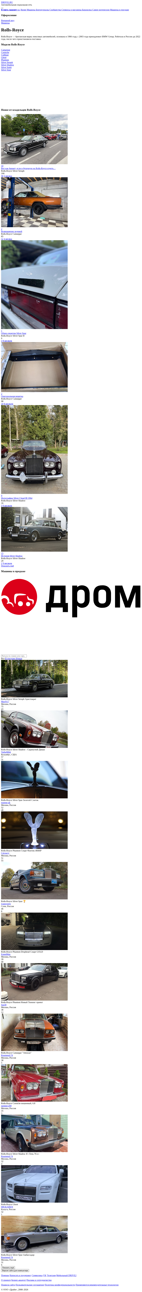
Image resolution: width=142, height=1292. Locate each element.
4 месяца (8, 239)
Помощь (5, 1275)
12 (2, 239)
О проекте (6, 1280)
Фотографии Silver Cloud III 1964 (16, 498)
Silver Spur (6, 70)
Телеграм (51, 1275)
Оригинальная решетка (12, 396)
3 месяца (8, 176)
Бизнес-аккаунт (18, 1280)
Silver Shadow (7, 65)
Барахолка (87, 10)
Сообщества (56, 10)
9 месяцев (7, 505)
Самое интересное (101, 10)
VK (44, 1275)
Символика (37, 1275)
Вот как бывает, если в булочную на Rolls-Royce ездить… (28, 168)
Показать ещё (7, 566)
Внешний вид (7, 20)
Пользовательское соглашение (30, 1285)
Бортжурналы (43, 10)
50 (2, 176)
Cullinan (5, 55)
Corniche (5, 52)
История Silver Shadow (12, 556)
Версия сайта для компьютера (15, 1271)
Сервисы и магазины (72, 10)
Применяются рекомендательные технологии (97, 1285)
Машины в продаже (119, 10)
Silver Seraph (7, 62)
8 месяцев (7, 341)
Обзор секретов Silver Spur (13, 333)
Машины (31, 10)
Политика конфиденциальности (60, 1285)
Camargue (5, 50)
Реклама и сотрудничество (39, 1280)
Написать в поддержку (20, 1275)
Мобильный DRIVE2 (66, 1275)
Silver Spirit (6, 67)
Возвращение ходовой (11, 231)
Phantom (5, 60)
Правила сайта (8, 1285)
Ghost (3, 57)
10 (2, 404)
